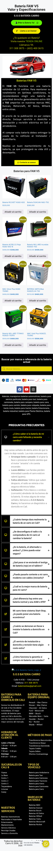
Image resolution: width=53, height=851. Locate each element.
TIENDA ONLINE (34, 41)
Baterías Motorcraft (37, 822)
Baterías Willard (35, 816)
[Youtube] (26, 389)
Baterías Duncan (35, 808)
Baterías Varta (35, 819)
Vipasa (4, 772)
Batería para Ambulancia (39, 772)
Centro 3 (4, 784)
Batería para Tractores (38, 781)
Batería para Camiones (38, 778)
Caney (3, 792)
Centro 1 (4, 778)
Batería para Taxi (36, 775)
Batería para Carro (36, 789)
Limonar (4, 789)
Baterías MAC (34, 805)
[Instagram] (33, 389)
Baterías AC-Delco (36, 813)
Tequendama (6, 786)
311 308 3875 (31, 683)
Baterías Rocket (35, 824)
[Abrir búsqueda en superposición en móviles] (26, 368)
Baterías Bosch (35, 810)
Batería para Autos (36, 784)
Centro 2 (4, 781)
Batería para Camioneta (38, 786)
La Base (4, 775)
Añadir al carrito (13, 212)
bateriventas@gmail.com (29, 686)
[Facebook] (20, 389)
